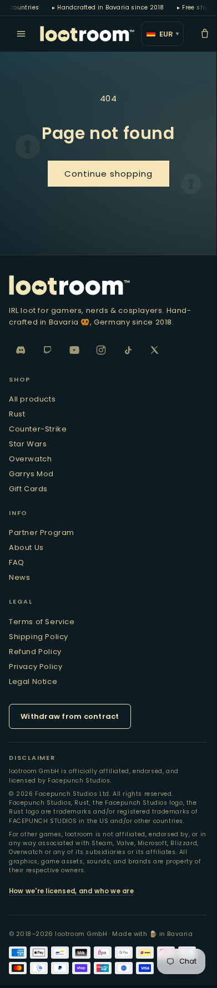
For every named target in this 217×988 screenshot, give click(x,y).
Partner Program (41, 532)
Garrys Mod (31, 474)
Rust (17, 414)
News (19, 577)
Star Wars (28, 444)
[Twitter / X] (154, 350)
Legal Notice (33, 681)
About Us (26, 547)
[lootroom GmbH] (87, 34)
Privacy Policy (35, 666)
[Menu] (21, 34)
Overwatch (30, 459)
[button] (205, 34)
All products (32, 399)
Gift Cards (28, 488)
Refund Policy (35, 651)
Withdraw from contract (70, 716)
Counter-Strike (38, 429)
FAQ (16, 562)
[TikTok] (127, 350)
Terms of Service (42, 621)
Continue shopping (108, 173)
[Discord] (21, 350)
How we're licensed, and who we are (71, 891)
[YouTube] (74, 350)
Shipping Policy (38, 636)
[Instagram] (101, 350)
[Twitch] (48, 350)
